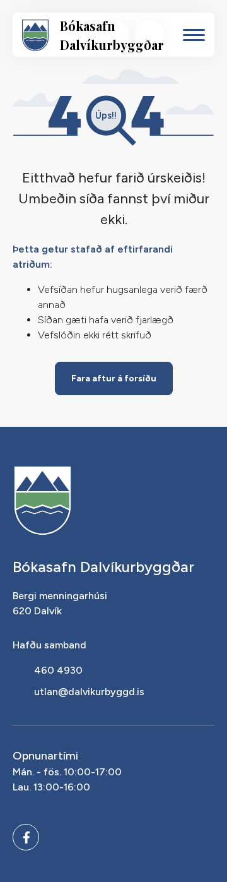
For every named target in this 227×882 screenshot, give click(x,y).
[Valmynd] (194, 35)
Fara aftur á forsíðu (113, 378)
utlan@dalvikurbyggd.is (89, 692)
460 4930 (58, 670)
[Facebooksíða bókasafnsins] (26, 837)
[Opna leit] (114, 34)
